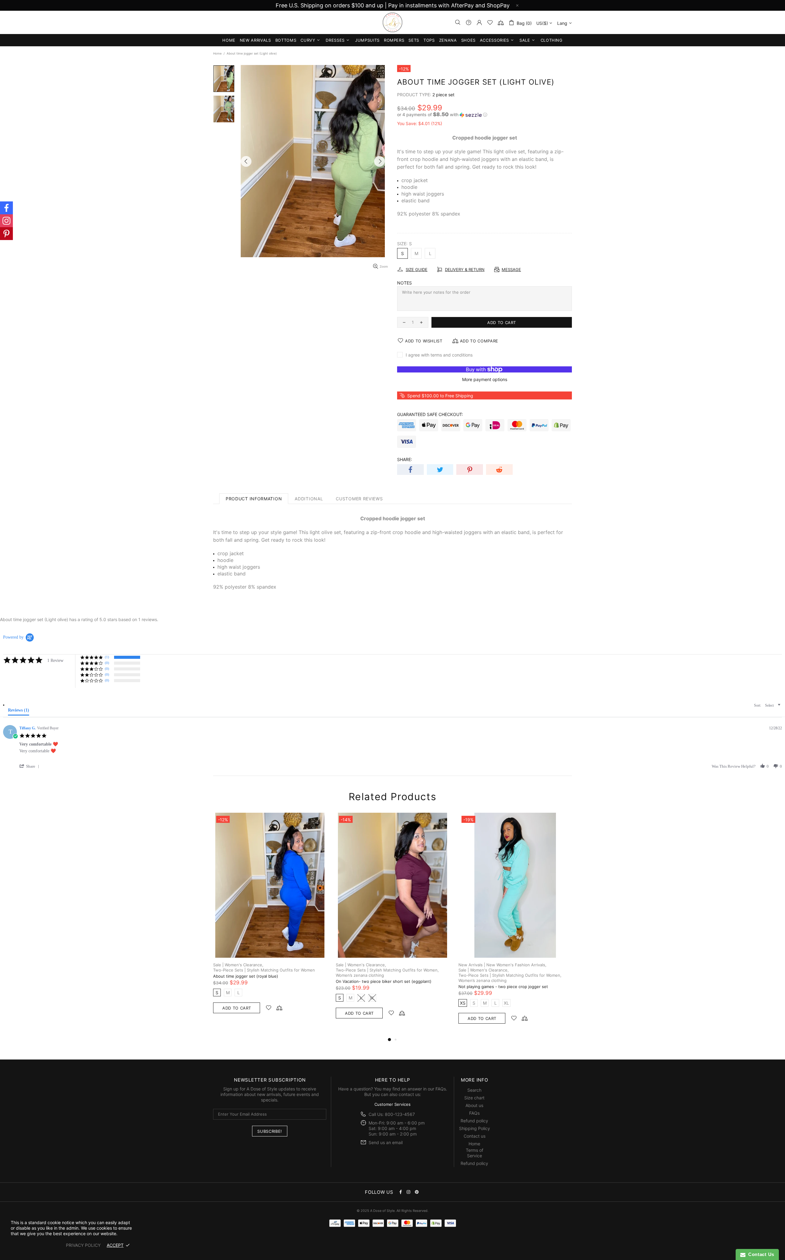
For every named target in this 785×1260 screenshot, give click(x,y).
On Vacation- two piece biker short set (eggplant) (383, 981)
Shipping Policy (474, 1128)
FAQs (440, 1088)
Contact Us (759, 1254)
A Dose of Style (392, 22)
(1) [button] (107, 657)
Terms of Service (474, 1152)
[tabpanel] (270, 919)
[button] (484, 115)
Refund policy (474, 1120)
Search (474, 1090)
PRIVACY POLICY (83, 1245)
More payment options (484, 379)
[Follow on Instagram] (6, 220)
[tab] (16, 709)
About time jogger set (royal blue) (245, 976)
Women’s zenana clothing (360, 975)
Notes (404, 282)
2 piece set (443, 94)
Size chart (474, 1097)
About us (474, 1105)
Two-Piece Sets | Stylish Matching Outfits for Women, (387, 970)
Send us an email (386, 1142)
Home (217, 53)
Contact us (474, 1136)
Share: (404, 459)
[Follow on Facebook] (6, 207)
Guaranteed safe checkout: (430, 414)
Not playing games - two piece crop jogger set (503, 986)
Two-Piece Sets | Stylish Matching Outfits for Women (264, 970)
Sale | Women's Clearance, (238, 964)
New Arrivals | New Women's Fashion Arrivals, (502, 964)
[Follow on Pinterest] (6, 233)
